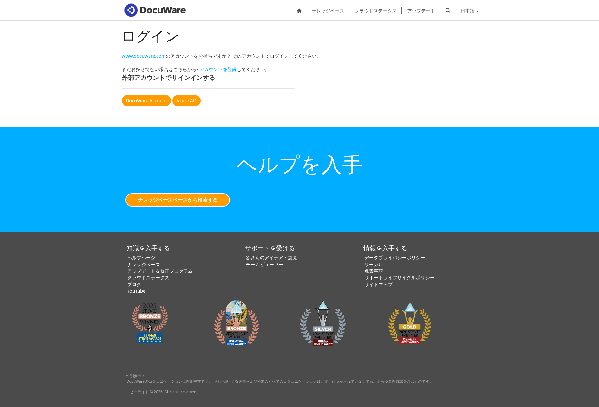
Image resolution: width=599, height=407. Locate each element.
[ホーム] (299, 10)
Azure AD (186, 100)
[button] (447, 10)
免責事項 (373, 271)
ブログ (134, 284)
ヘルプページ (141, 257)
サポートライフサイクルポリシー (399, 277)
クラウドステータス (376, 10)
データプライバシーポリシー (394, 257)
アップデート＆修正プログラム (160, 271)
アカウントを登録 (218, 69)
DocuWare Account (146, 100)
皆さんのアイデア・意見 (271, 257)
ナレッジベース (328, 10)
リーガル (373, 264)
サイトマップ (378, 284)
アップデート (421, 10)
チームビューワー (264, 264)
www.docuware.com (144, 56)
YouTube (136, 291)
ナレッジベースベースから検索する (178, 199)
